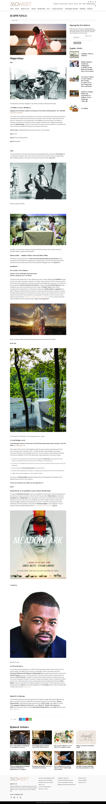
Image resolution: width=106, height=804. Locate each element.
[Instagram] (90, 2)
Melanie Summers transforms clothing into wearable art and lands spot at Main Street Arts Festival (87, 66)
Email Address (76, 37)
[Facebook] (88, 2)
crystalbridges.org (19, 445)
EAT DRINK (84, 108)
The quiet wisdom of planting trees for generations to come (85, 767)
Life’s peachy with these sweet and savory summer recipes (63, 746)
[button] (96, 6)
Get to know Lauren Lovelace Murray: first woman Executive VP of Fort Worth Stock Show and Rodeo (87, 81)
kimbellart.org (16, 709)
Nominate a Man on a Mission (87, 55)
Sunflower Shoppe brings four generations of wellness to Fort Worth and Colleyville (87, 96)
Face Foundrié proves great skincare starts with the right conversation (62, 767)
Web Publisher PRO (56, 802)
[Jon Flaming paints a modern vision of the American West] (42, 737)
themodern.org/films (16, 113)
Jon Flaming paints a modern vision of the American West (40, 746)
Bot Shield (68, 802)
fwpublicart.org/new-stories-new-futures (36, 297)
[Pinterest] (93, 2)
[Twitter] (95, 2)
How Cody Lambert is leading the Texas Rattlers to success (20, 746)
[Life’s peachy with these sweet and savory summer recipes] (64, 737)
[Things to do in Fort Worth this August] (86, 737)
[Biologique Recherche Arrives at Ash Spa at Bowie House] (42, 758)
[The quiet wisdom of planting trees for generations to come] (86, 758)
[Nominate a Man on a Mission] (74, 54)
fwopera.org (27, 687)
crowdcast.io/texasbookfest (43, 505)
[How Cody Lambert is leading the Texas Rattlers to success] (20, 737)
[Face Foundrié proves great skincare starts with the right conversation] (64, 758)
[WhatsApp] (30, 719)
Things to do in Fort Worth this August (85, 746)
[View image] (38, 83)
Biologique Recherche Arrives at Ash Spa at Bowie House (41, 767)
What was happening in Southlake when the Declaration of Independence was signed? (20, 767)
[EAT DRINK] (74, 108)
